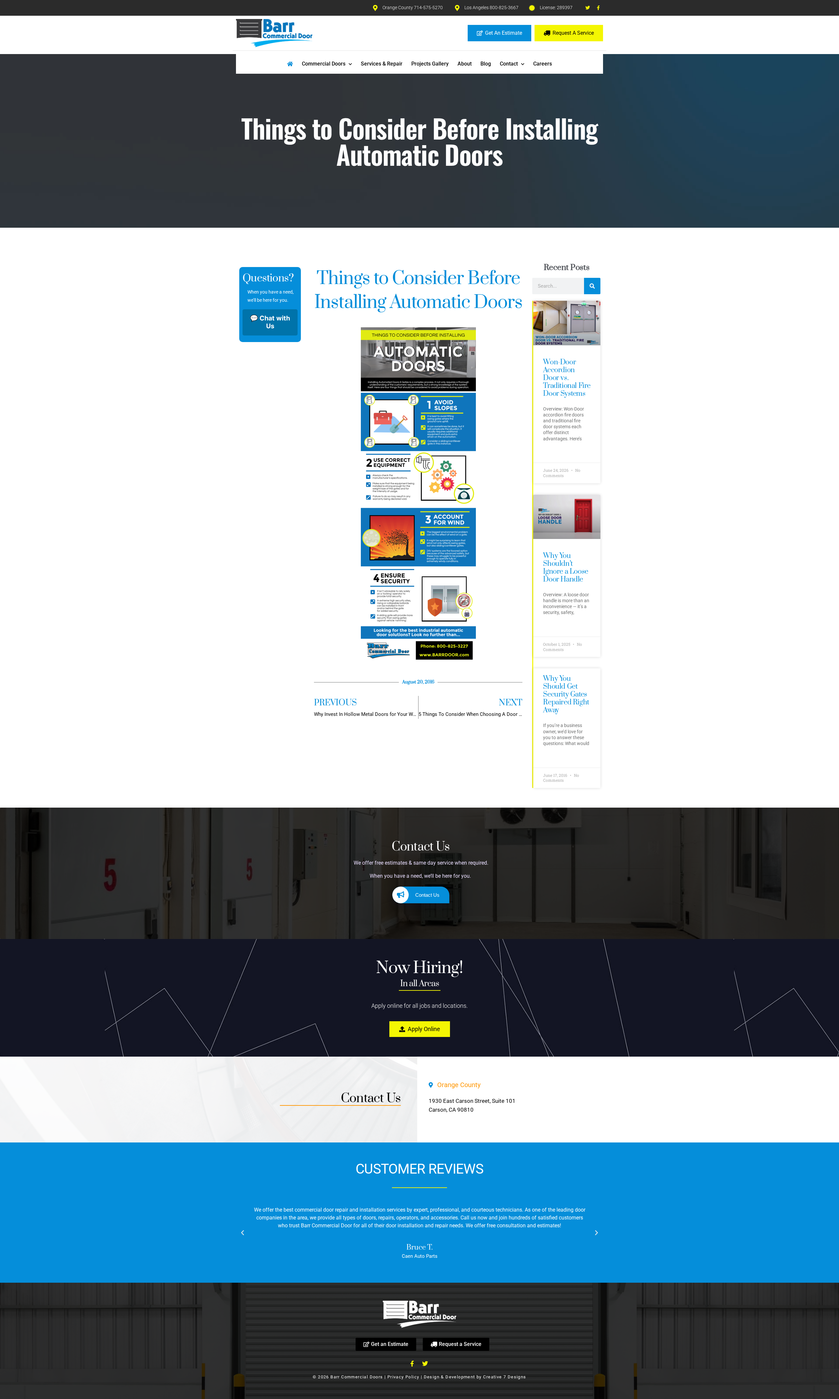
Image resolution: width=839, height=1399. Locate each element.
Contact (509, 64)
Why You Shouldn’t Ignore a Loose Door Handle (565, 567)
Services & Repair (381, 64)
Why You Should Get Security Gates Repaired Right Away (566, 694)
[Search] (592, 286)
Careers (542, 64)
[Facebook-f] (598, 7)
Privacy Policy (403, 1376)
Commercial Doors (323, 64)
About (465, 64)
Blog (485, 64)
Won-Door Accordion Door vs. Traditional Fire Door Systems (567, 378)
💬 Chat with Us (270, 322)
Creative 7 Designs (504, 1376)
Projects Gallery (430, 64)
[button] (242, 1233)
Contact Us (427, 895)
